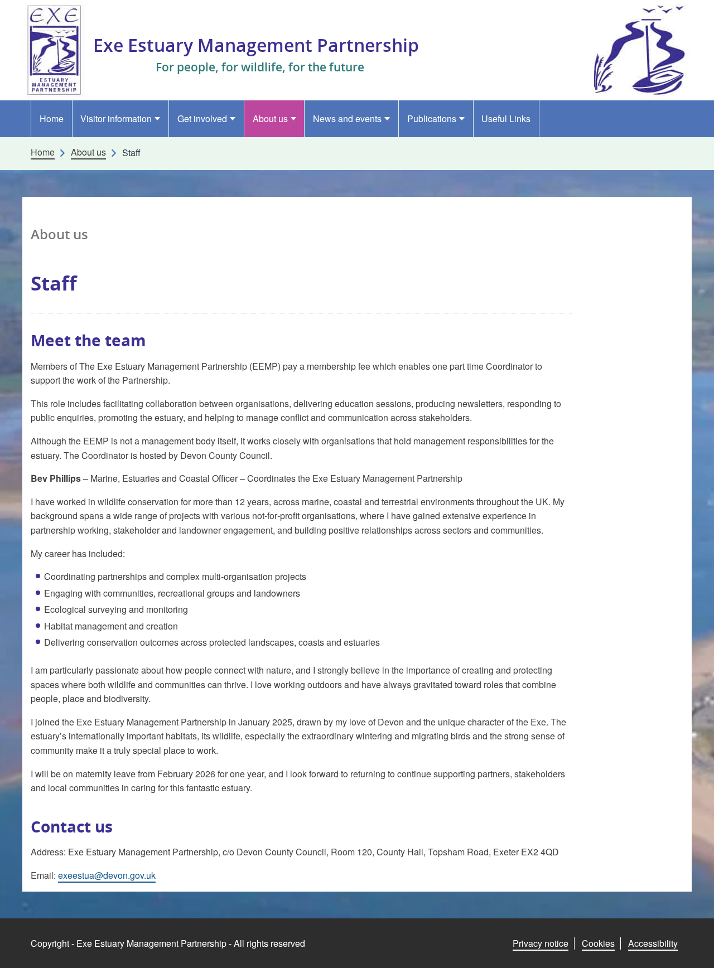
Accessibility (653, 943)
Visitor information (116, 118)
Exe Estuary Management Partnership (256, 45)
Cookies (598, 943)
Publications (431, 118)
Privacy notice (540, 943)
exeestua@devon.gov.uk (107, 875)
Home (52, 118)
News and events (347, 118)
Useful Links (505, 118)
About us (270, 118)
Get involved (202, 118)
